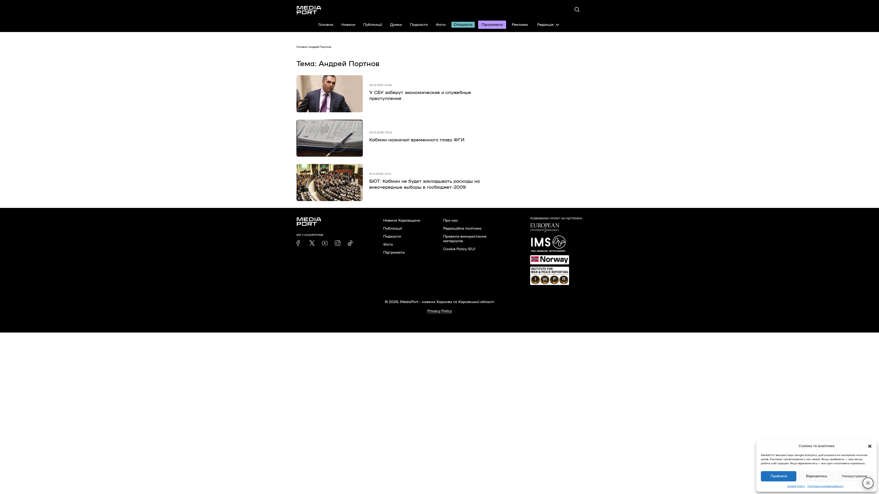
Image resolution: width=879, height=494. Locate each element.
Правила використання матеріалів (464, 239)
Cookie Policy (796, 486)
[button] (870, 446)
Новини (348, 25)
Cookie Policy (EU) (459, 249)
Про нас (450, 220)
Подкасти (419, 25)
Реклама (520, 25)
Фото (441, 25)
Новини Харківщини (401, 220)
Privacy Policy (439, 311)
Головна (325, 25)
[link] (299, 243)
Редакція (545, 25)
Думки (396, 25)
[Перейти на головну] (309, 10)
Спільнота (463, 25)
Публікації (372, 25)
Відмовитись (816, 476)
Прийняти (778, 476)
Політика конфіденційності (825, 486)
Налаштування (854, 476)
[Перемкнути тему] (868, 483)
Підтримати (492, 25)
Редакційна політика (462, 228)
